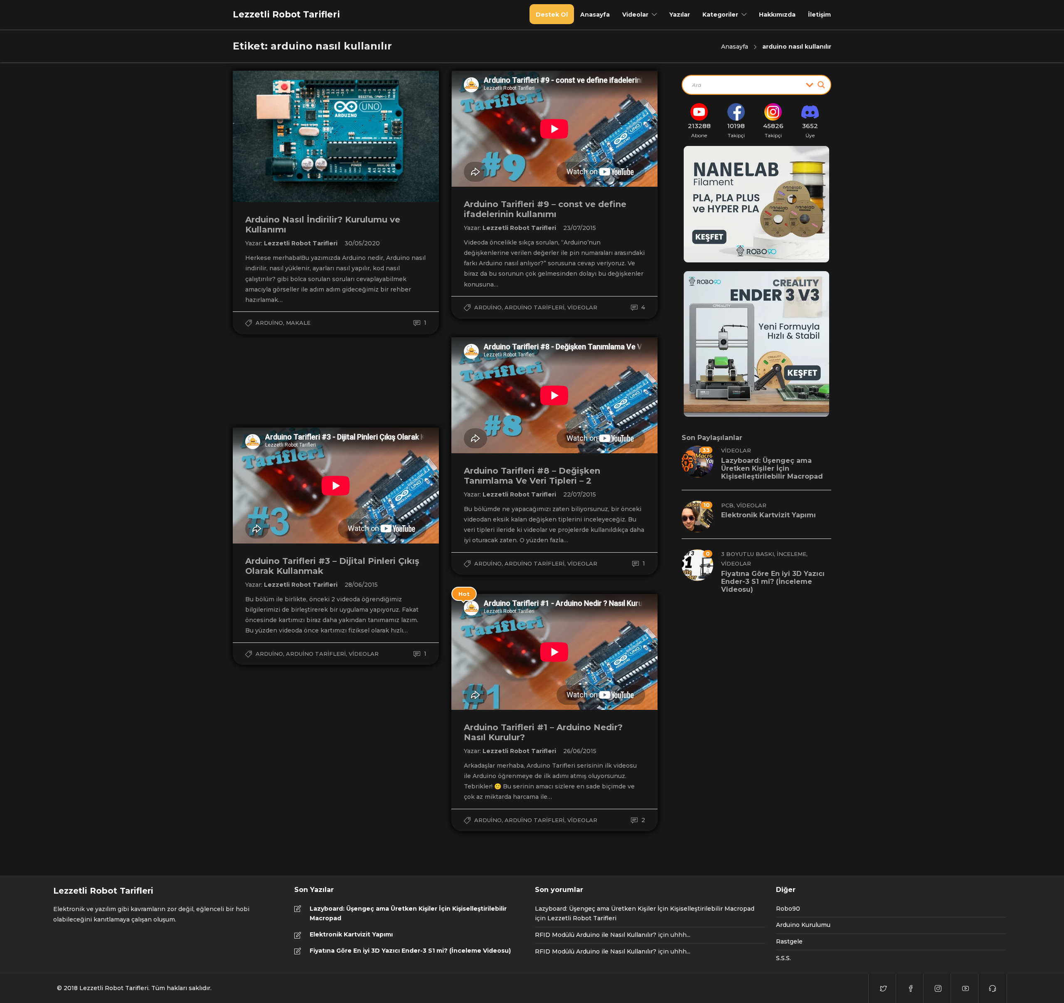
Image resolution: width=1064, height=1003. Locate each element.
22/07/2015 (579, 494)
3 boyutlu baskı (747, 554)
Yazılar (679, 14)
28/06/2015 (361, 584)
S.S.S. (783, 958)
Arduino (269, 322)
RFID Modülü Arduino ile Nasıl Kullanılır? (595, 935)
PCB (727, 505)
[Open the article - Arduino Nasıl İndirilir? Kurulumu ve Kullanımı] (284, 136)
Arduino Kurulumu (803, 925)
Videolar (635, 14)
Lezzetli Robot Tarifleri (301, 243)
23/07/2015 (579, 228)
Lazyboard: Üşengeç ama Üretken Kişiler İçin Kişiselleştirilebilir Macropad (408, 913)
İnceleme (791, 554)
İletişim (819, 14)
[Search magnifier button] (821, 85)
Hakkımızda (777, 14)
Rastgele (789, 941)
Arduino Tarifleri (534, 307)
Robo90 (788, 908)
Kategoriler (720, 14)
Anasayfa (595, 14)
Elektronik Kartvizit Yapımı (351, 934)
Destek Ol (552, 14)
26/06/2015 (579, 751)
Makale (298, 322)
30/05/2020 (362, 243)
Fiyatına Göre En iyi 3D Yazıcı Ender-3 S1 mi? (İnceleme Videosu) (410, 950)
